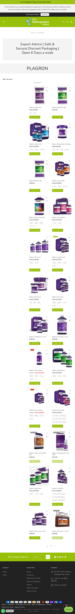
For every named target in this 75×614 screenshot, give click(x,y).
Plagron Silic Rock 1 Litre (62, 324)
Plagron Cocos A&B (62, 168)
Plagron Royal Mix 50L (62, 95)
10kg (61, 149)
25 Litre (67, 149)
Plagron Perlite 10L (39, 95)
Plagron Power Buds (39, 358)
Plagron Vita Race (62, 476)
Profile (5, 575)
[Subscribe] (48, 557)
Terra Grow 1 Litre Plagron (59, 415)
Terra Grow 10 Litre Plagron (59, 422)
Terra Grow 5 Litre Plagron (59, 419)
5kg (57, 149)
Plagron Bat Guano (39, 285)
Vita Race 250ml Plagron (59, 494)
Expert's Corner (31, 591)
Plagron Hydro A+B (39, 132)
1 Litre (31, 149)
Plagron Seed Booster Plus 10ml (62, 441)
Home (33, 33)
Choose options (34, 117)
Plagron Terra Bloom (62, 205)
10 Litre (42, 149)
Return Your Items (32, 588)
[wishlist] (46, 87)
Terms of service (46, 609)
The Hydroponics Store (16, 609)
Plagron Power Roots (39, 398)
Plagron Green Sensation (39, 205)
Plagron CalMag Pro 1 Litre (39, 324)
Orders (5, 572)
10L (31, 113)
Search (29, 572)
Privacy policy (36, 609)
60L (35, 113)
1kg (54, 149)
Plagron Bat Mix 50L (39, 168)
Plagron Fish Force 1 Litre (39, 519)
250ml (36, 223)
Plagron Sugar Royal (62, 245)
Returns (29, 585)
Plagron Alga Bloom (62, 358)
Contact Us (30, 575)
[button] (4, 22)
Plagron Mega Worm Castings (62, 132)
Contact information (33, 611)
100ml (31, 223)
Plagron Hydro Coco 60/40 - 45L (39, 441)
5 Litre (36, 149)
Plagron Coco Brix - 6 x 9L (62, 519)
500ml (41, 223)
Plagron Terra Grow (62, 398)
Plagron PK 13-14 (39, 245)
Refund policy (27, 609)
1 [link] (47, 546)
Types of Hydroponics (33, 581)
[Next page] (54, 546)
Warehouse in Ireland (33, 578)
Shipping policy (56, 609)
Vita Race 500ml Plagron (59, 497)
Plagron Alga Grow (39, 476)
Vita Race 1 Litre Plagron (59, 500)
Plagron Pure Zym (62, 285)
